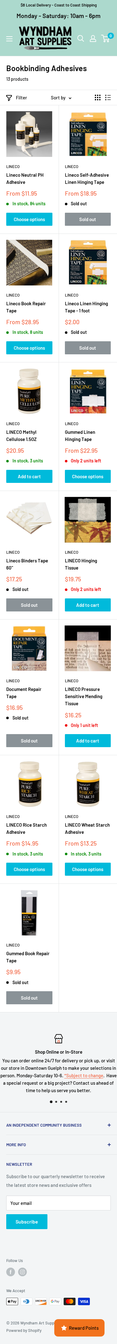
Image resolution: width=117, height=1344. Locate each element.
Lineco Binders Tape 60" (27, 564)
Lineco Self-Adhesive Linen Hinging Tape (87, 178)
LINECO (13, 166)
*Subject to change (83, 1075)
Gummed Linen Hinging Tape (80, 435)
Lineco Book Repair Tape (26, 307)
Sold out (87, 219)
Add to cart (29, 476)
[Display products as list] (108, 97)
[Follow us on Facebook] (10, 1272)
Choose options (29, 219)
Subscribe (27, 1221)
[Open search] (80, 38)
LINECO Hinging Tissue (81, 564)
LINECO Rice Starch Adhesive (26, 828)
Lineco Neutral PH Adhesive (25, 178)
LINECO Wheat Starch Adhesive (87, 828)
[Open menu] (9, 38)
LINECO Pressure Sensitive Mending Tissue (83, 696)
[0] (106, 38)
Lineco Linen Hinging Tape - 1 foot (86, 307)
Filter (21, 97)
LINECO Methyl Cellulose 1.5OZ (21, 435)
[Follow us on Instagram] (22, 1272)
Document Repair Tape (23, 692)
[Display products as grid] (97, 97)
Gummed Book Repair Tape (28, 957)
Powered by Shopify (23, 1330)
